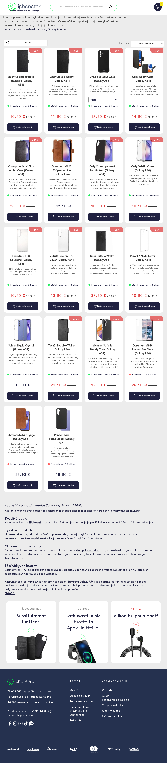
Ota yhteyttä (111, 711)
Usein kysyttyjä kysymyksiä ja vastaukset (80, 711)
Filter (28, 43)
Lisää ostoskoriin (24, 127)
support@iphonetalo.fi (21, 715)
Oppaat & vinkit (80, 696)
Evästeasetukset (113, 716)
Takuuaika (76, 720)
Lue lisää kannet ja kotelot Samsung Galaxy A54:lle (34, 29)
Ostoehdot (109, 690)
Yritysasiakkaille (112, 705)
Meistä (74, 690)
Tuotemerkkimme (81, 701)
